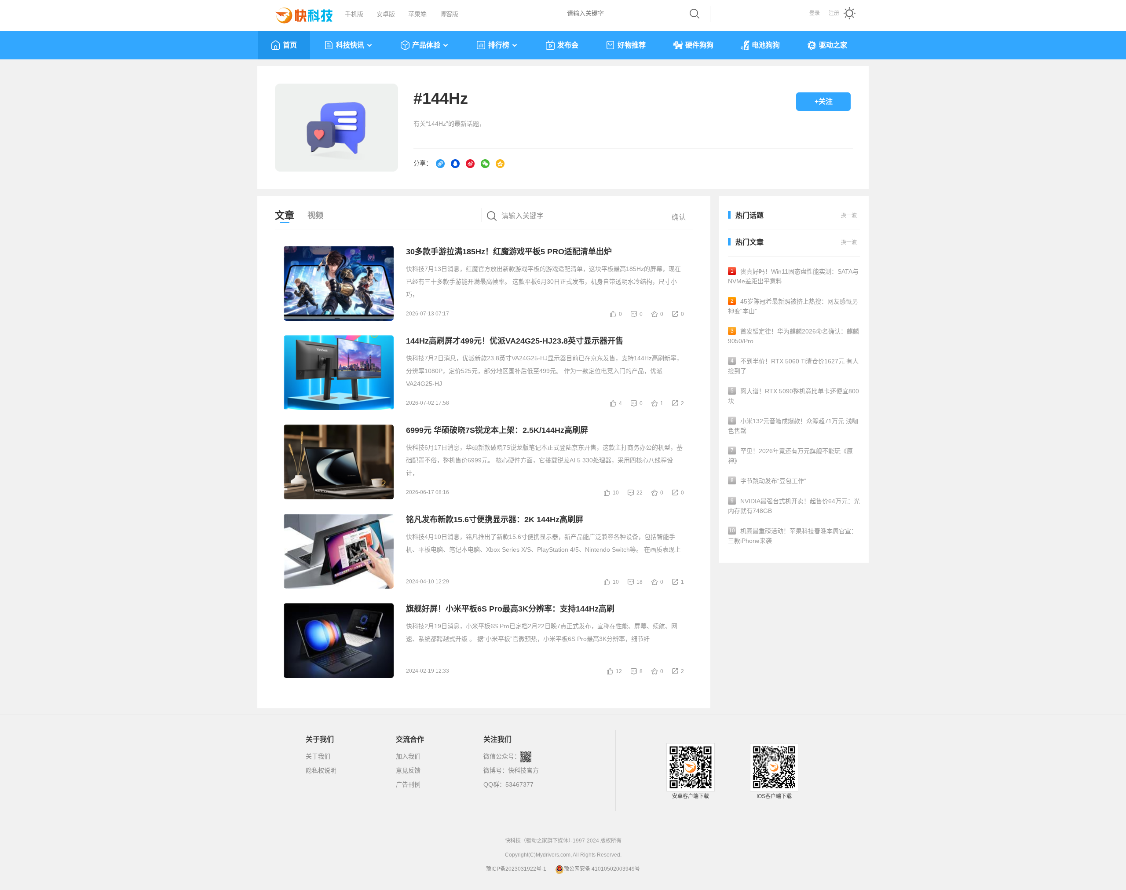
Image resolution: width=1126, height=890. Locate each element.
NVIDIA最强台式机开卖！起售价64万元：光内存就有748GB (794, 506)
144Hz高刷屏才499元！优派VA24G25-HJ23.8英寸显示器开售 (514, 341)
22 (639, 493)
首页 (290, 45)
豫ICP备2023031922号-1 (516, 869)
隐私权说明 (321, 770)
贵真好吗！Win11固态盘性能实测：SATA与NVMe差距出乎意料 (793, 276)
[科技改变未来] (297, 13)
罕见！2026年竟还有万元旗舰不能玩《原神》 (790, 455)
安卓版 (386, 14)
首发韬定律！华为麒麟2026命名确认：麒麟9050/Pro (793, 336)
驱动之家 (833, 45)
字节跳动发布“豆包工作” (769, 480)
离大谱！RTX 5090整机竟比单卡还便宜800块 (793, 396)
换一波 (849, 242)
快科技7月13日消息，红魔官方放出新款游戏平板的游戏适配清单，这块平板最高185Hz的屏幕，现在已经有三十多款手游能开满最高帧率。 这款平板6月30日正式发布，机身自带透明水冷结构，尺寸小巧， (543, 281)
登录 (814, 13)
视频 (315, 215)
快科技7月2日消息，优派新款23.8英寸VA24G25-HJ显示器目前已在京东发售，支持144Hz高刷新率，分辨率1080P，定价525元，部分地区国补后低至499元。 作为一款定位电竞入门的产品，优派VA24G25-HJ (544, 371)
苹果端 (417, 14)
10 (616, 493)
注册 (834, 13)
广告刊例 (408, 784)
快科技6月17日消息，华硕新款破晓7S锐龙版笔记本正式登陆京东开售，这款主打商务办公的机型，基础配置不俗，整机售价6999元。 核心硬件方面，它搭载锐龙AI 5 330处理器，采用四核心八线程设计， (544, 460)
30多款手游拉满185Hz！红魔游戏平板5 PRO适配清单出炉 (509, 251)
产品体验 (426, 45)
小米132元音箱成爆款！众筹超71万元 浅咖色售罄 (793, 426)
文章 (284, 215)
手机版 (354, 14)
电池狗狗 (766, 45)
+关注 (824, 101)
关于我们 (318, 756)
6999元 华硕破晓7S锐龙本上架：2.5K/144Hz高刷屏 (497, 430)
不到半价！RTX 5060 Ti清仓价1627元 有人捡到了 (793, 366)
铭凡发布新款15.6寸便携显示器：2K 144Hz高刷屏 (494, 519)
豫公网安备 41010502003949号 (602, 869)
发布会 (567, 45)
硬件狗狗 (699, 45)
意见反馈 (408, 770)
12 (619, 671)
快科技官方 (523, 770)
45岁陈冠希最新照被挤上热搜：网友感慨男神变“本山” (793, 306)
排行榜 (498, 45)
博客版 (449, 14)
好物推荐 (632, 45)
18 (639, 582)
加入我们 (408, 756)
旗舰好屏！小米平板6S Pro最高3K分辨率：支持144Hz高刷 (510, 608)
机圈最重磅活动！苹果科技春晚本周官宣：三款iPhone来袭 (792, 535)
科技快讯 (350, 45)
